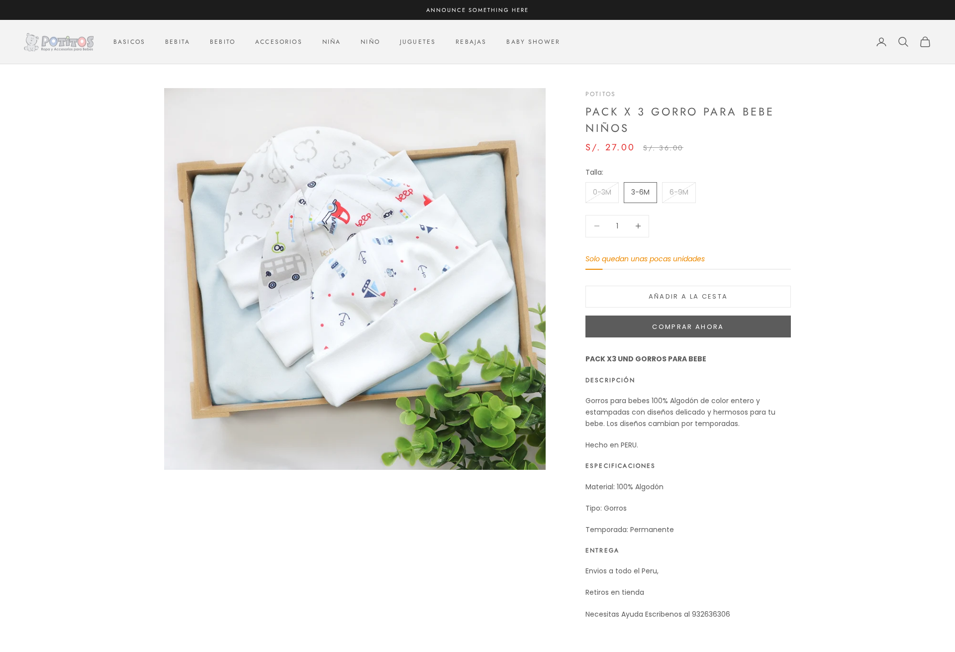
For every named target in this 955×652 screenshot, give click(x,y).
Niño (370, 41)
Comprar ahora (688, 326)
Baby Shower (533, 41)
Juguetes (418, 41)
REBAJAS (471, 41)
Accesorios (278, 41)
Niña (331, 41)
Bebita (177, 41)
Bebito (222, 41)
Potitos (600, 94)
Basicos (129, 41)
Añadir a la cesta (688, 296)
